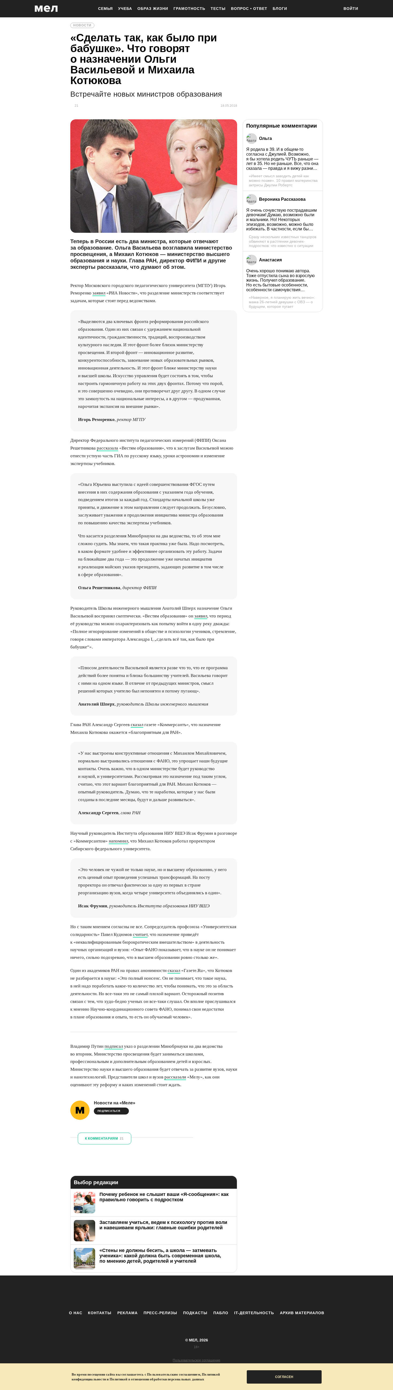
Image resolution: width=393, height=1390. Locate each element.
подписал (114, 1046)
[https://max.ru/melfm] (240, 1293)
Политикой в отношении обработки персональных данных (157, 1379)
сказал (137, 724)
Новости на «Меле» (114, 1103)
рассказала (107, 448)
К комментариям (104, 1138)
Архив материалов (302, 1313)
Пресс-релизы (160, 1313)
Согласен (284, 1377)
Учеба (125, 8)
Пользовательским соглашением (173, 1374)
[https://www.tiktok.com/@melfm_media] (196, 1293)
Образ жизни (152, 8)
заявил (99, 293)
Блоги (280, 8)
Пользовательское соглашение (196, 1360)
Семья (105, 8)
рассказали (175, 1077)
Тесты (218, 8)
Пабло (220, 1313)
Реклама (127, 1313)
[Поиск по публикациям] (333, 9)
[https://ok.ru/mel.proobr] (226, 1293)
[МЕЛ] (46, 8)
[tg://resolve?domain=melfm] (152, 1293)
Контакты (99, 1313)
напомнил (118, 841)
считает (140, 934)
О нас (75, 1313)
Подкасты (195, 1313)
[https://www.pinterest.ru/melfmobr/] (211, 1293)
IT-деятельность (254, 1313)
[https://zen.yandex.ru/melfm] (167, 1293)
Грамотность (189, 8)
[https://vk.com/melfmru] (181, 1293)
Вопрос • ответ (249, 8)
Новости (82, 25)
